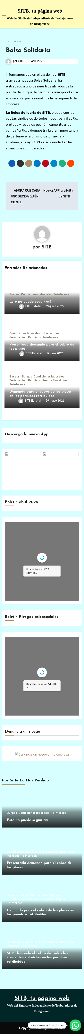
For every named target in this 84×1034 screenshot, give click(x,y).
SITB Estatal (33, 306)
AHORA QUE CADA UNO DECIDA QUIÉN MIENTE (25, 196)
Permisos (34, 337)
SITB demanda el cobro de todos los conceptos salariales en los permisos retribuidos (37, 958)
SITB (21, 61)
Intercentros (50, 333)
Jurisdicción (18, 337)
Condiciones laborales (36, 294)
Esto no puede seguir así (30, 302)
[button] (75, 1025)
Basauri (14, 376)
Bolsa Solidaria (28, 50)
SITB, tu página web (40, 11)
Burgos (14, 294)
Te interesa (13, 41)
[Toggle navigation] (4, 14)
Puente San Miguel (54, 380)
